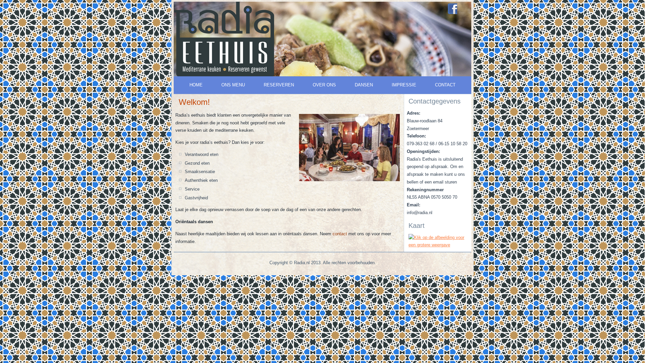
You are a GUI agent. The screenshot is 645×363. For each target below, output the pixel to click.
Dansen (364, 84)
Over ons (324, 84)
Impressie (404, 84)
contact (340, 233)
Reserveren (279, 84)
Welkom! (194, 102)
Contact (445, 84)
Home (196, 84)
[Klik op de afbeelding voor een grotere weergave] (437, 244)
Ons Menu (233, 84)
